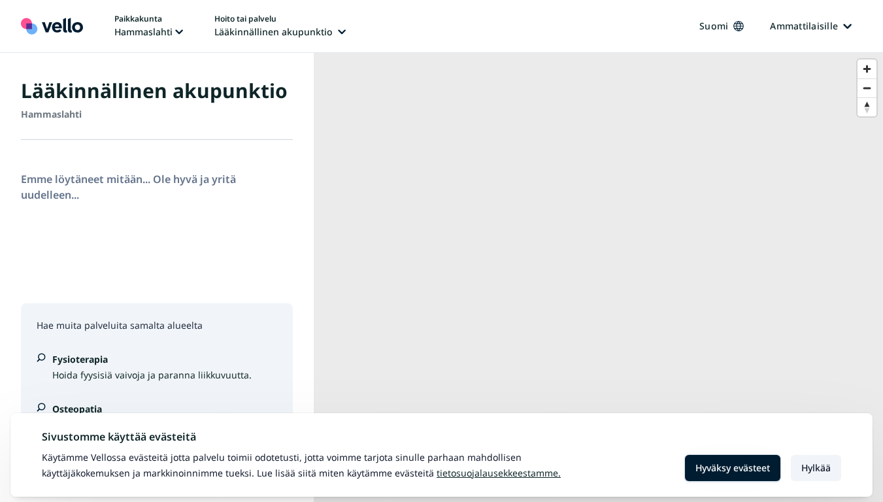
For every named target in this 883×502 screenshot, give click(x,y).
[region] (598, 277)
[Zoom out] (867, 87)
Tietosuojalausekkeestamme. (499, 473)
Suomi (713, 26)
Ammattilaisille (804, 26)
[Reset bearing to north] (867, 106)
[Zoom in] (867, 68)
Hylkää (816, 467)
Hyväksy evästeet (732, 467)
